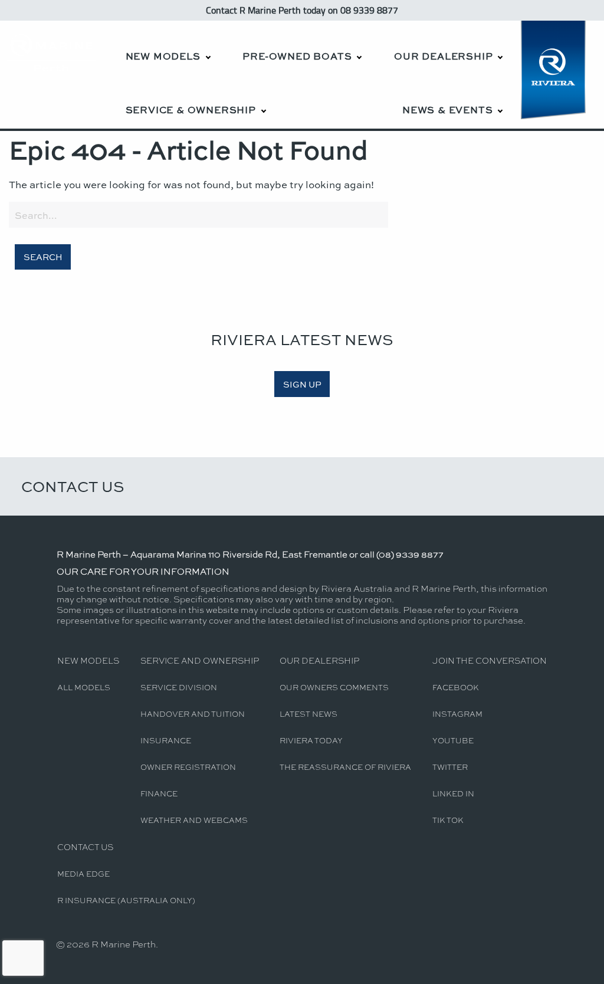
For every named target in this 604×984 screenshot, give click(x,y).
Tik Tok (448, 819)
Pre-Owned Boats (297, 56)
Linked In (453, 793)
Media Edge (83, 873)
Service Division (178, 687)
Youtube (453, 740)
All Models (83, 687)
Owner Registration (188, 766)
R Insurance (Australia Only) (126, 900)
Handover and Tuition (192, 713)
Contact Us (72, 486)
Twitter (450, 766)
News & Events (447, 109)
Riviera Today (311, 740)
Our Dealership (443, 56)
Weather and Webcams (194, 819)
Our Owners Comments (334, 687)
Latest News (308, 713)
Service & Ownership (191, 109)
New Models (163, 56)
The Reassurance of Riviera (345, 766)
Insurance (165, 740)
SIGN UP (302, 384)
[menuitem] (167, 47)
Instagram (457, 713)
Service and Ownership (199, 660)
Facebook (455, 687)
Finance (159, 793)
